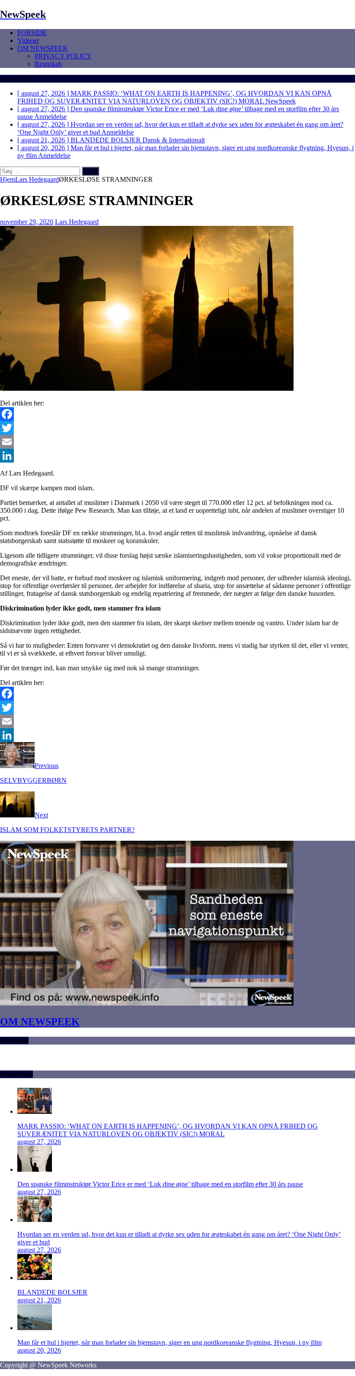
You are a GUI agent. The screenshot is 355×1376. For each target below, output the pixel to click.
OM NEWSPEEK (42, 48)
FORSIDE (32, 32)
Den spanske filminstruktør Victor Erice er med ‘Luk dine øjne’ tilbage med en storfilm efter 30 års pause (160, 1184)
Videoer (28, 40)
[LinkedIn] (177, 456)
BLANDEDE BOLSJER (52, 1292)
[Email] (177, 442)
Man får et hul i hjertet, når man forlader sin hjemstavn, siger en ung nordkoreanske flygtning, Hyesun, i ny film (169, 1342)
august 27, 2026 (39, 1141)
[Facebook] (177, 414)
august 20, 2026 (39, 1350)
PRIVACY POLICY (63, 56)
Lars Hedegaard (77, 221)
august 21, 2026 (39, 1300)
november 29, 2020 (26, 221)
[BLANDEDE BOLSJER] (34, 1277)
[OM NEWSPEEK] (147, 1003)
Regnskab (48, 64)
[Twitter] (177, 428)
